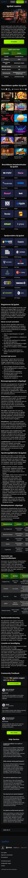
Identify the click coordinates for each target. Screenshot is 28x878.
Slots (23, 89)
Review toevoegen (14, 683)
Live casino (9, 89)
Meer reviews (14, 732)
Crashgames (16, 89)
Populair (3, 89)
